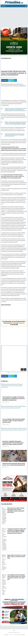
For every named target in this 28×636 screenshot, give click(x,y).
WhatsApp (13, 323)
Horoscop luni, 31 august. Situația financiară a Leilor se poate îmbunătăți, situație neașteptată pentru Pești (15, 510)
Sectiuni (4, 6)
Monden (3, 77)
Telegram (21, 323)
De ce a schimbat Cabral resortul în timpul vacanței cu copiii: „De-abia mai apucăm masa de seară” (13, 420)
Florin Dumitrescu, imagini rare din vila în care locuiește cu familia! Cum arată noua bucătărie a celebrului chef (13, 398)
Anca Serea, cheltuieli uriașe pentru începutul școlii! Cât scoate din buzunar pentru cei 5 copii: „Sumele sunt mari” (12, 442)
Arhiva (11, 634)
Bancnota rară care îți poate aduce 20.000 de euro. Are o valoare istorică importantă (13, 464)
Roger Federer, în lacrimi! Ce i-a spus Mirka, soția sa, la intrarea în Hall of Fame (16, 556)
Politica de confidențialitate (19, 634)
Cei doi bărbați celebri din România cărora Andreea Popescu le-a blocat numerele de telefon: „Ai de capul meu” (16, 577)
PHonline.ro (10, 632)
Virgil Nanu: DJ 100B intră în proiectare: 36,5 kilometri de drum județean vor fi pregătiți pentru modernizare (14, 135)
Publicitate (6, 634)
